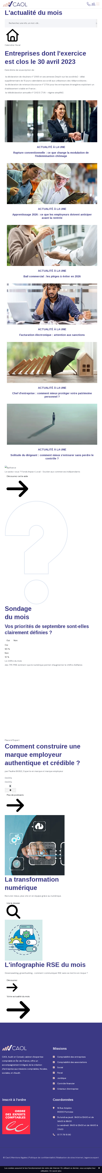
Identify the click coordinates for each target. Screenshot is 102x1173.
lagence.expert (91, 1157)
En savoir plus (55, 1171)
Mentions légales (19, 1157)
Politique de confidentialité (42, 1157)
